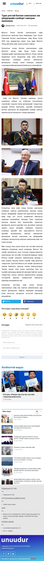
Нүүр (3, 11)
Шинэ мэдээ (7, 411)
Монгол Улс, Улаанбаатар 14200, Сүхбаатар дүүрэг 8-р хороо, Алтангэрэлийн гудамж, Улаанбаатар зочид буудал (21, 516)
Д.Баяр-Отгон (10, 25)
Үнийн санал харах (9, 504)
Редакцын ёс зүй (8, 494)
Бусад (17, 11)
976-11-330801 (8, 531)
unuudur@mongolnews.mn (11, 528)
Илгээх (22, 357)
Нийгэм (10, 11)
